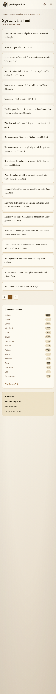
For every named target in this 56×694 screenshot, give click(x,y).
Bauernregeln (16, 14)
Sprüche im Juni (29, 14)
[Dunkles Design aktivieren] (44, 4)
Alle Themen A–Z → (12, 384)
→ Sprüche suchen (13, 411)
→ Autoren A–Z (11, 406)
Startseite (6, 14)
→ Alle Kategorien (13, 401)
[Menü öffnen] (51, 4)
